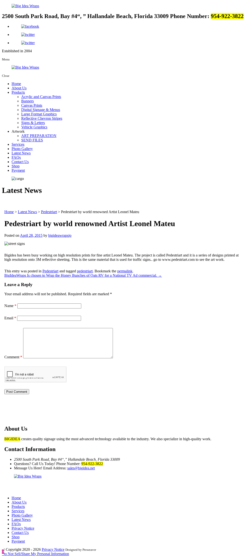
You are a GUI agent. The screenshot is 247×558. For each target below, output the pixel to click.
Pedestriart (50, 271)
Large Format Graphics (39, 114)
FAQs (16, 157)
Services (18, 144)
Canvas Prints (31, 105)
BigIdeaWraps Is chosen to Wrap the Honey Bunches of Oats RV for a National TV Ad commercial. (83, 275)
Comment (13, 357)
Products (18, 92)
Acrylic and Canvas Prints (41, 97)
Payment (18, 170)
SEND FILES (32, 140)
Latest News (21, 153)
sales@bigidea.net (81, 468)
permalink (124, 271)
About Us (19, 88)
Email (10, 318)
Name (10, 306)
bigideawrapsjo (59, 235)
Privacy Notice (23, 528)
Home (16, 84)
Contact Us (20, 162)
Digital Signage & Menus (40, 110)
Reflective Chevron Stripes (41, 118)
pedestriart (85, 271)
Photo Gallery (22, 149)
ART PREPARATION (38, 136)
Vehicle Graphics (34, 127)
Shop (16, 166)
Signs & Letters (33, 123)
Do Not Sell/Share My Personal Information (35, 554)
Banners (27, 101)
